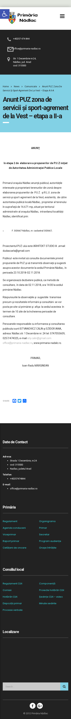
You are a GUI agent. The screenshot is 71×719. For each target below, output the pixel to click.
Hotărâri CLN (10, 596)
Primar (43, 527)
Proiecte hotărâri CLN (51, 590)
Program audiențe (50, 541)
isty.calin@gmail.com (39, 338)
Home (6, 86)
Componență (47, 583)
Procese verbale (13, 610)
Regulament (10, 521)
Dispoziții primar (12, 603)
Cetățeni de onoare (14, 547)
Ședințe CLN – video (51, 596)
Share (6, 401)
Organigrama (47, 521)
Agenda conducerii (14, 527)
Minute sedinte (47, 603)
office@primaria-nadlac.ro (18, 342)
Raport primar (11, 541)
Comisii (7, 590)
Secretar (44, 534)
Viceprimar (9, 534)
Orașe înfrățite (47, 547)
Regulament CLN (12, 583)
